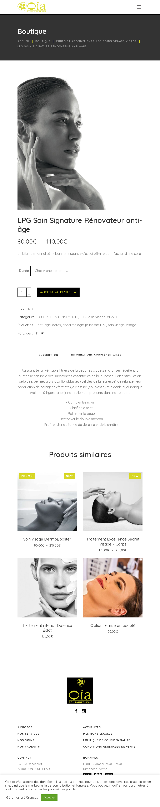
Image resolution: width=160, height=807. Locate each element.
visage (131, 325)
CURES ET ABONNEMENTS (75, 41)
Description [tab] (48, 355)
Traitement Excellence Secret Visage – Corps (112, 541)
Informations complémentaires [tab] (96, 354)
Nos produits (29, 746)
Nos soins (26, 740)
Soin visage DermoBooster (47, 539)
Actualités (92, 727)
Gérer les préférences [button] (22, 797)
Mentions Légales (97, 733)
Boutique (43, 41)
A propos (25, 727)
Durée (24, 271)
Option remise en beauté (112, 625)
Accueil (24, 41)
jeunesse (92, 325)
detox (56, 325)
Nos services (28, 733)
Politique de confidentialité (106, 740)
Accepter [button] (49, 797)
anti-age (44, 325)
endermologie (73, 325)
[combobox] (51, 271)
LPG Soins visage (110, 41)
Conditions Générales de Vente (109, 746)
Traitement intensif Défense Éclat (47, 628)
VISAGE (131, 41)
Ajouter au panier (55, 292)
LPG (103, 325)
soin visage (116, 325)
